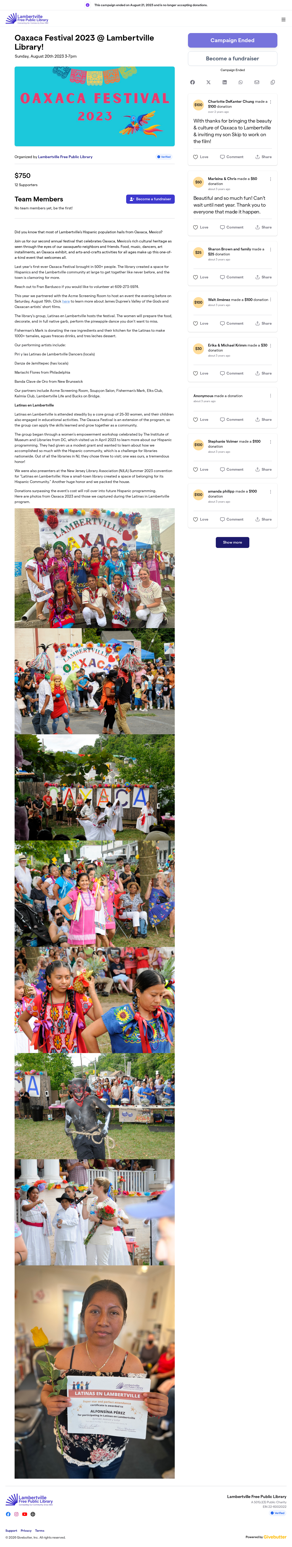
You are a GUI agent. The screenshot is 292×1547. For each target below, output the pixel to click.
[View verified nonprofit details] (164, 157)
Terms (39, 1530)
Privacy (26, 1530)
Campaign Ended (233, 40)
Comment (235, 157)
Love (204, 157)
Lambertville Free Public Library (65, 157)
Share (267, 157)
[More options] (270, 102)
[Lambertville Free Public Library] (26, 18)
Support (11, 1530)
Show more (232, 542)
